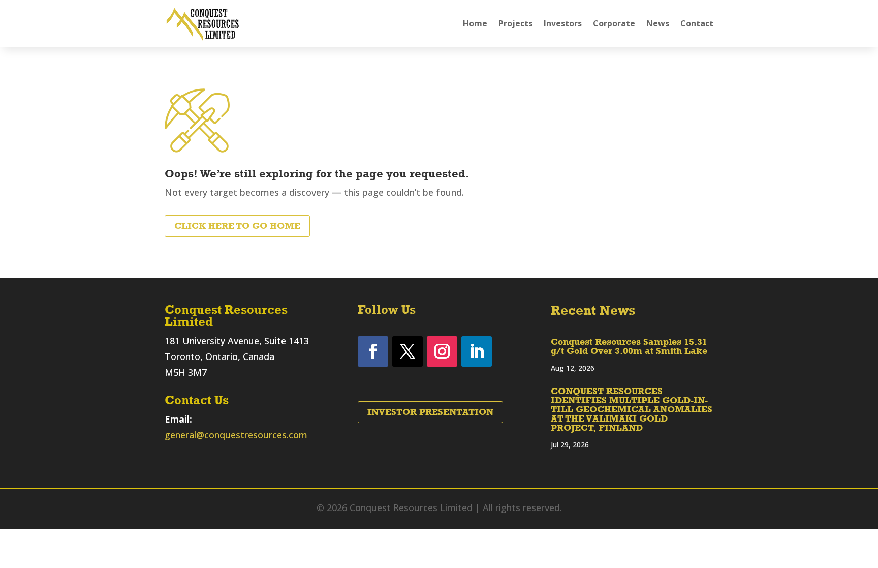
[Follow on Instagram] (442, 351)
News (657, 23)
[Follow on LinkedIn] (476, 351)
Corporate (614, 23)
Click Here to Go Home (237, 225)
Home (475, 23)
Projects (515, 23)
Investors (563, 23)
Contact (696, 23)
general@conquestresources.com (236, 435)
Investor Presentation (430, 411)
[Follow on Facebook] (373, 351)
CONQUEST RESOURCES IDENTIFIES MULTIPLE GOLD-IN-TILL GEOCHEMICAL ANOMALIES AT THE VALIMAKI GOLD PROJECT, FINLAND (631, 409)
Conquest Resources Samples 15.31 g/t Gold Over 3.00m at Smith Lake (629, 346)
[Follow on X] (407, 351)
